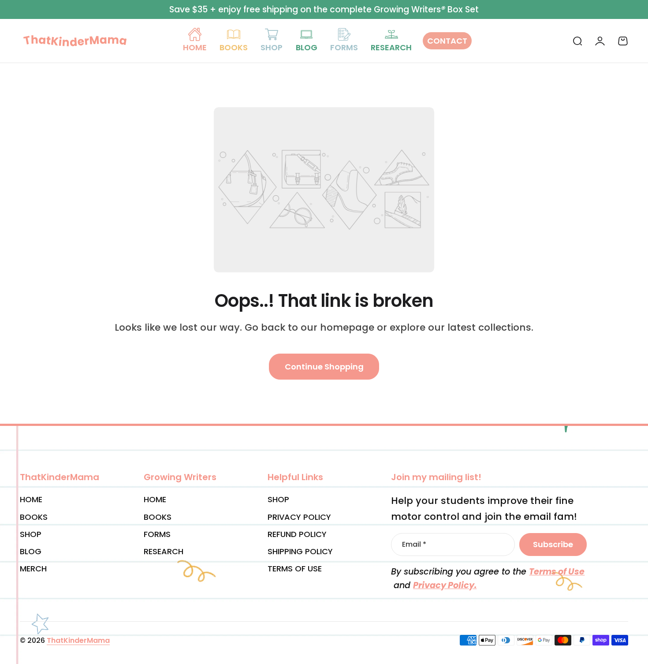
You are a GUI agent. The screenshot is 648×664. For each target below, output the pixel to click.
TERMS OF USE (295, 568)
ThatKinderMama (78, 640)
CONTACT (447, 40)
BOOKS (34, 516)
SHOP (30, 534)
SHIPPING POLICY (300, 551)
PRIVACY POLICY (299, 516)
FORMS (157, 534)
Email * (414, 544)
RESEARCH (163, 551)
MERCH (33, 568)
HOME (31, 499)
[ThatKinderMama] (75, 40)
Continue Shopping (324, 366)
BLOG (30, 551)
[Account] (600, 41)
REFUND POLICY (297, 534)
